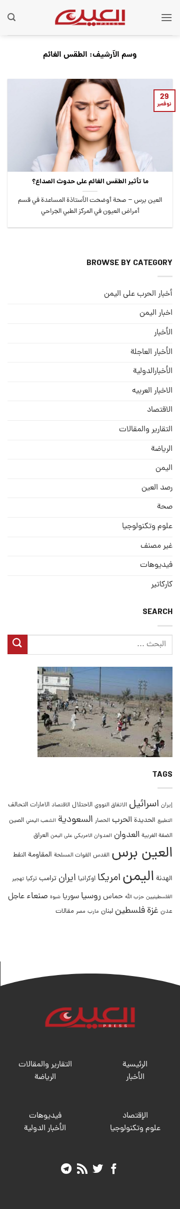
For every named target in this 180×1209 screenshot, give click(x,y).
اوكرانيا (87, 879)
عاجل (16, 897)
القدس (101, 855)
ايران (67, 878)
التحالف (18, 805)
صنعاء (37, 896)
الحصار (102, 820)
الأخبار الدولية (45, 1129)
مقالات (65, 911)
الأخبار (163, 333)
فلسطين (130, 911)
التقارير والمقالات (145, 430)
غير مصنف (156, 546)
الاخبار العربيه (152, 391)
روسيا (91, 896)
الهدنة (164, 879)
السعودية (75, 820)
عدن (166, 911)
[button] (166, 17)
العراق (41, 835)
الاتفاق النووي (110, 805)
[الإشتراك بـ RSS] (82, 1169)
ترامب (47, 878)
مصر (81, 911)
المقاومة (40, 855)
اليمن (138, 877)
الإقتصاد (135, 1116)
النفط (19, 855)
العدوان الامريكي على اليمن (81, 835)
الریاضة (161, 449)
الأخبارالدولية (152, 372)
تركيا (31, 879)
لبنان (107, 911)
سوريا (70, 897)
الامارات (40, 805)
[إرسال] (18, 644)
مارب (93, 912)
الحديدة (145, 820)
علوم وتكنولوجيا (147, 527)
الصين (16, 820)
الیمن (164, 468)
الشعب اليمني (41, 821)
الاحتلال (82, 805)
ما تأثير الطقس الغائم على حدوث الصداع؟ (90, 182)
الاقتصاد (159, 410)
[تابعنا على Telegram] (66, 1169)
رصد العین (157, 488)
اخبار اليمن (156, 313)
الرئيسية (135, 1065)
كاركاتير (161, 585)
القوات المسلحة (72, 855)
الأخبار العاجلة (151, 352)
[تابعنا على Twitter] (97, 1169)
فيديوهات (156, 565)
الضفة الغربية (157, 835)
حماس (113, 897)
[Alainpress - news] (90, 17)
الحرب (122, 820)
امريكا (109, 878)
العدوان (127, 835)
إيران (166, 805)
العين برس (142, 853)
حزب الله (134, 897)
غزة (152, 911)
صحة (164, 507)
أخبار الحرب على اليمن (138, 294)
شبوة (55, 897)
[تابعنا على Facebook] (113, 1169)
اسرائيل (144, 804)
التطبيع (165, 821)
